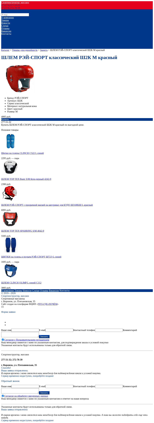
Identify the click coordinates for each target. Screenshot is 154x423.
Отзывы (5, 28)
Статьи (4, 25)
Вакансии (6, 31)
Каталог (5, 50)
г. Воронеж (6, 36)
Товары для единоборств (24, 50)
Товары (5, 20)
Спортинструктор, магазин (15, 2)
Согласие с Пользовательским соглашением (26, 339)
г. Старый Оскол (9, 44)
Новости (5, 23)
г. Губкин (6, 47)
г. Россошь (6, 42)
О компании (7, 17)
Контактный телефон (84, 330)
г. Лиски (5, 39)
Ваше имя (6, 330)
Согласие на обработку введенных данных (26, 396)
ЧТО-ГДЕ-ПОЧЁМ (47, 304)
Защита (44, 50)
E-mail (42, 330)
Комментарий (130, 330)
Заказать (44, 336)
